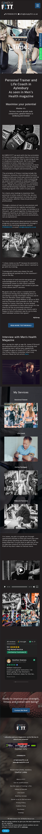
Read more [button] (11, 677)
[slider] (19, 586)
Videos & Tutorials (21, 789)
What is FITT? (21, 779)
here (27, 354)
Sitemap (21, 812)
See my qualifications (21, 782)
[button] (21, 325)
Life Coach (21, 793)
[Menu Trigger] (37, 5)
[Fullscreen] (37, 587)
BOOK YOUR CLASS (40, 40)
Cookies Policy (21, 806)
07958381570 (11, 14)
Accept (6, 831)
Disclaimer (21, 809)
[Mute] (34, 587)
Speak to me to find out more (21, 799)
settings (25, 827)
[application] (21, 570)
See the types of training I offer (21, 786)
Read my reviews (21, 796)
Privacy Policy (21, 803)
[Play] (5, 587)
